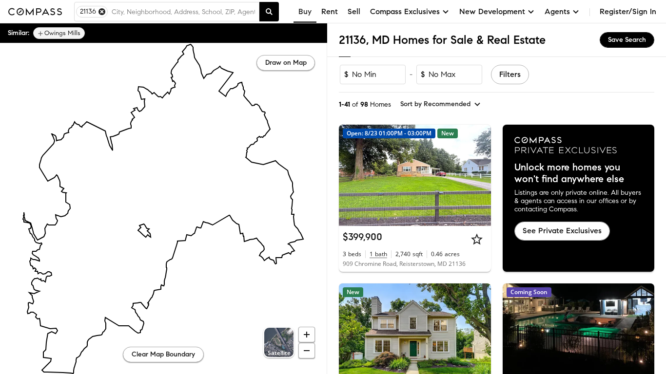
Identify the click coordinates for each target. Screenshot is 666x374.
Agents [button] (557, 11)
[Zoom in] (306, 334)
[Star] (477, 239)
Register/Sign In (628, 11)
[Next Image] (479, 175)
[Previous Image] (350, 175)
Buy (305, 11)
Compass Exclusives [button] (405, 11)
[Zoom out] (306, 350)
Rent (329, 11)
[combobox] (183, 11)
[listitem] (59, 33)
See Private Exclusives (562, 230)
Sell (354, 11)
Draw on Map (286, 62)
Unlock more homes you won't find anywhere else (569, 173)
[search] (269, 11)
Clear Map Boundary (163, 354)
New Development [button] (492, 11)
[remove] (102, 12)
